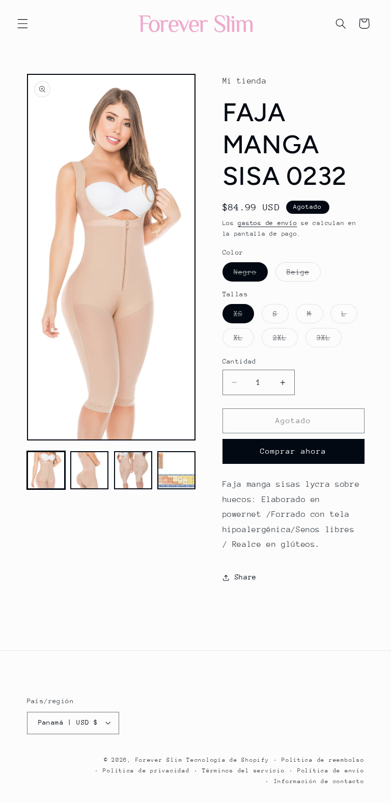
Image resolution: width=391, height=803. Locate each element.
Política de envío (331, 770)
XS (244, 316)
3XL (329, 340)
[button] (22, 23)
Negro (251, 274)
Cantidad (239, 361)
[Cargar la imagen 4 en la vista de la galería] (176, 470)
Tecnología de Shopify (227, 760)
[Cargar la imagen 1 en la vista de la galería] (46, 470)
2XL (285, 340)
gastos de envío (267, 223)
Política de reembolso (323, 760)
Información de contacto (319, 781)
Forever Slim (159, 760)
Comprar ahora (293, 451)
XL (244, 340)
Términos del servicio (243, 770)
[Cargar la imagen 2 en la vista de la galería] (89, 470)
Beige (304, 274)
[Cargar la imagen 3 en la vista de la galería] (133, 470)
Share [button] (246, 577)
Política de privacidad (146, 770)
